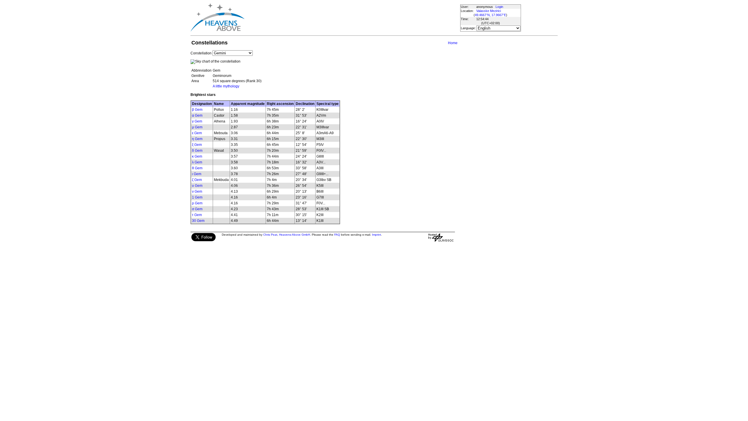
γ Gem (197, 121)
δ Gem (197, 151)
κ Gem (197, 156)
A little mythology (226, 86)
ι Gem (196, 174)
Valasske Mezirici (488, 11)
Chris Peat (270, 234)
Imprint (376, 234)
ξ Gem (197, 145)
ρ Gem (197, 203)
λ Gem (197, 162)
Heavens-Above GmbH (294, 234)
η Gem (197, 139)
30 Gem (198, 221)
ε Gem (197, 133)
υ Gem (197, 186)
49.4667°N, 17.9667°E (490, 15)
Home (453, 43)
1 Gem (197, 197)
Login (499, 6)
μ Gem (197, 127)
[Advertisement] (352, 17)
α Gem (197, 115)
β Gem (197, 110)
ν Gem (197, 191)
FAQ (337, 234)
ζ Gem (197, 180)
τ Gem (197, 215)
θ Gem (197, 168)
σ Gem (197, 209)
